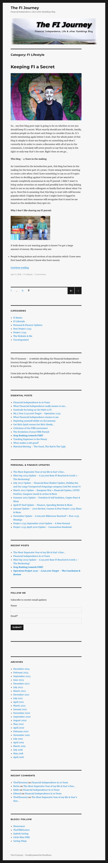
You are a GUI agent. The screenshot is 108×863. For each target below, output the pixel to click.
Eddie (16, 790)
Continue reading (20, 267)
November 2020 (21, 713)
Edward (17, 793)
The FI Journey (25, 8)
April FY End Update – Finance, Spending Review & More (42, 505)
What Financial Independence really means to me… (40, 406)
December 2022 (21, 683)
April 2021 (18, 702)
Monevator (19, 826)
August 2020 (19, 720)
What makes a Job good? (26, 443)
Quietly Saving (20, 833)
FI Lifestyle (28, 274)
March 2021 (19, 705)
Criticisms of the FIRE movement (30, 428)
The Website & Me (22, 336)
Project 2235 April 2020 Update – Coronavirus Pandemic (42, 527)
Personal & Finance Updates (27, 325)
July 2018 (18, 749)
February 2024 (20, 672)
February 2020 (20, 731)
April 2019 (18, 742)
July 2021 (18, 698)
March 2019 (19, 746)
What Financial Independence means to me (36, 417)
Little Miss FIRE (21, 837)
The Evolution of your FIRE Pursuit (31, 432)
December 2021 (21, 694)
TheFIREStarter (21, 830)
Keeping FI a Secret (33, 66)
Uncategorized (21, 339)
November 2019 (21, 735)
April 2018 (18, 757)
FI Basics (17, 317)
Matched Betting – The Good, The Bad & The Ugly (39, 446)
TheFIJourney (20, 782)
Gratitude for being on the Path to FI (32, 409)
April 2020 (18, 727)
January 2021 (20, 709)
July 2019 (18, 738)
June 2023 (18, 680)
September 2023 (21, 676)
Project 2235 (19, 332)
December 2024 (21, 669)
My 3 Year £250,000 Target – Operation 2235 (37, 413)
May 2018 (18, 753)
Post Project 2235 (22, 328)
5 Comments (40, 274)
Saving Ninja (20, 841)
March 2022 (19, 691)
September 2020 (22, 716)
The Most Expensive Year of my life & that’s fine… (39, 472)
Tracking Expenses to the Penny (30, 439)
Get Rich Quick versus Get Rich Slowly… (33, 424)
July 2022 (18, 687)
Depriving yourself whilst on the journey (34, 420)
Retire (16, 786)
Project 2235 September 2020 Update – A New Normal (41, 523)
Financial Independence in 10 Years (31, 402)
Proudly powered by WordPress (38, 855)
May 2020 (18, 724)
